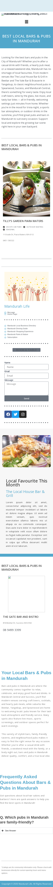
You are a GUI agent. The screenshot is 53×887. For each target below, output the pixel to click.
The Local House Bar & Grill (25, 493)
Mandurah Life (17, 306)
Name (7, 362)
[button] (26, 22)
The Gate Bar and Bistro (21, 616)
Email (7, 371)
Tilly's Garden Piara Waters (23, 221)
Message (8, 380)
